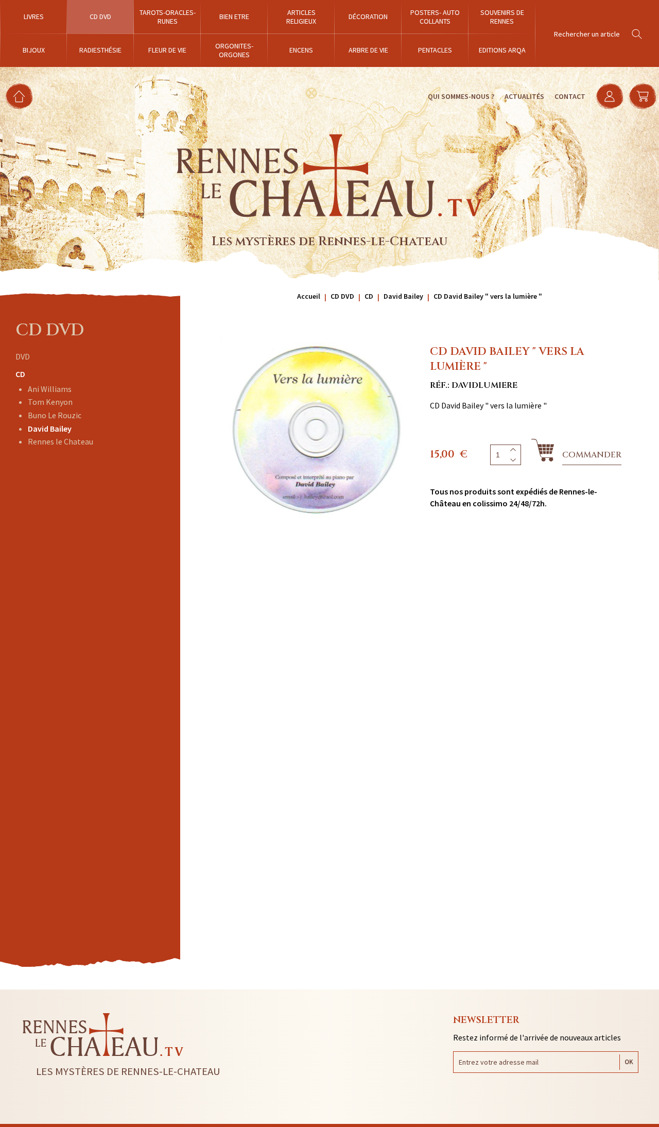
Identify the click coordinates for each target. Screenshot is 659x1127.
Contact (569, 96)
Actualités (524, 96)
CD (20, 374)
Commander (591, 454)
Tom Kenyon (50, 402)
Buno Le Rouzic (54, 415)
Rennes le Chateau (60, 441)
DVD (22, 356)
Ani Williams (50, 389)
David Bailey (50, 428)
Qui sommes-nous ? (461, 96)
